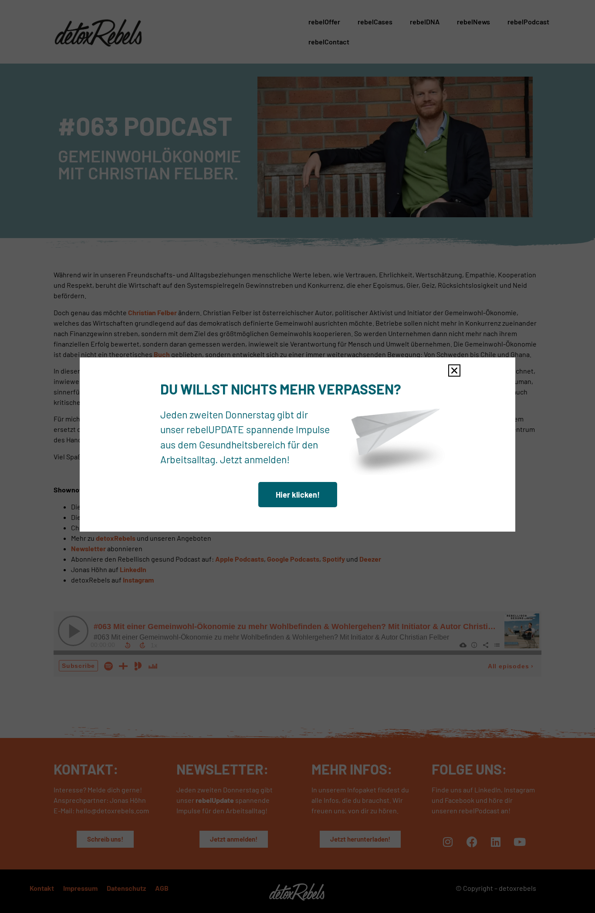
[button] (454, 370)
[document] (297, 456)
